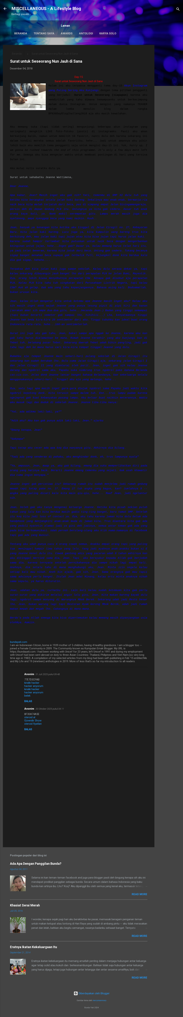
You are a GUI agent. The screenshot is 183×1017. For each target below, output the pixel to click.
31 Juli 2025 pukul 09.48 (48, 674)
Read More (139, 894)
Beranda (20, 33)
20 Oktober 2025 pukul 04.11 (50, 708)
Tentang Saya (44, 33)
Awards (67, 33)
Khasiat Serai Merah (25, 905)
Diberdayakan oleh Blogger (94, 993)
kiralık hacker (31, 682)
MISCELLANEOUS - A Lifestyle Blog (46, 8)
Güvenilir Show (32, 720)
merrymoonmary (99, 1000)
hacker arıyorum (33, 686)
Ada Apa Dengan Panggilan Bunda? (35, 863)
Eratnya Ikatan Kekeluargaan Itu (33, 947)
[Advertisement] (168, 98)
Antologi (86, 33)
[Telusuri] (178, 9)
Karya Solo (107, 33)
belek (27, 695)
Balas (28, 701)
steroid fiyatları (33, 723)
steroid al (29, 717)
